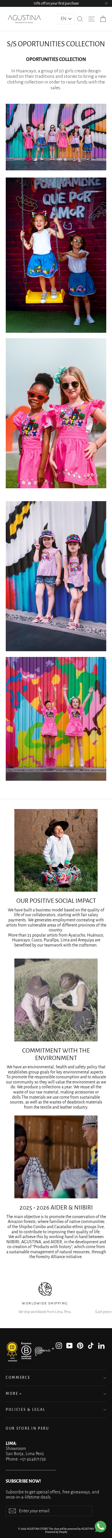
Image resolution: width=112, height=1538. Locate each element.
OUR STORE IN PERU (27, 1429)
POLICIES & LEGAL (26, 1410)
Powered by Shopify (56, 1532)
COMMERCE (18, 1378)
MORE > (14, 1394)
